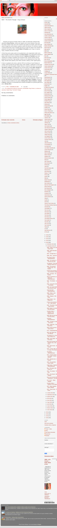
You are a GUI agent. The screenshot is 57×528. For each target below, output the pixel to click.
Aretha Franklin (48, 40)
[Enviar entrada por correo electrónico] (21, 86)
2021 (47, 412)
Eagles (46, 85)
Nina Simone (47, 163)
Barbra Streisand (48, 45)
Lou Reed (47, 146)
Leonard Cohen (48, 139)
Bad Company (48, 44)
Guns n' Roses (48, 110)
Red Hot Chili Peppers (49, 184)
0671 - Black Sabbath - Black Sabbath (52, 387)
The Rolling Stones (49, 218)
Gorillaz (46, 107)
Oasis (46, 166)
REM (46, 178)
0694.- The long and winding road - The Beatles (51, 267)
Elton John (47, 89)
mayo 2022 (49, 402)
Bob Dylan (47, 57)
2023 (47, 240)
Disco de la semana (49, 423)
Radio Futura (47, 179)
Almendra (47, 32)
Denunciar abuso (49, 456)
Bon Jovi (46, 59)
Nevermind (47, 434)
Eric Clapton (47, 92)
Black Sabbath (48, 54)
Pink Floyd (47, 171)
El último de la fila (48, 87)
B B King (46, 42)
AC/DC (46, 22)
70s (6, 88)
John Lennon (47, 131)
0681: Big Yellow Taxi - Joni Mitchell (52, 333)
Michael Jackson (48, 158)
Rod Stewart (47, 188)
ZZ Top (46, 231)
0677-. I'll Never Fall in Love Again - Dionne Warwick (52, 356)
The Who (46, 221)
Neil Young (47, 161)
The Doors (47, 211)
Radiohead (47, 181)
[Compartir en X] (25, 86)
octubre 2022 (50, 392)
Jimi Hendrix (47, 126)
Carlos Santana (48, 66)
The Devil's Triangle (16, 90)
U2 (45, 228)
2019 (47, 415)
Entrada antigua (38, 120)
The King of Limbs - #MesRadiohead (51, 258)
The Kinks (47, 215)
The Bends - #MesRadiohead (51, 352)
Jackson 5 (47, 117)
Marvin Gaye (47, 154)
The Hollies (47, 213)
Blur (45, 56)
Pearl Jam (47, 169)
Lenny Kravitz (47, 137)
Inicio (23, 120)
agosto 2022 (50, 396)
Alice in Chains (48, 30)
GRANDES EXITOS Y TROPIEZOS (47, 497)
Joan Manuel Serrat (49, 127)
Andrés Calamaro (48, 35)
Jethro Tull (47, 124)
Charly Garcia (47, 67)
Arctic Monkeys (48, 39)
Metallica (46, 156)
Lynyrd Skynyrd (48, 149)
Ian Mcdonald (25, 88)
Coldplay (46, 71)
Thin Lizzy (47, 223)
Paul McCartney (48, 168)
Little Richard (47, 142)
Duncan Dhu (47, 84)
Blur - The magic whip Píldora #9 (51, 369)
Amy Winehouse (48, 34)
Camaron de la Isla (49, 64)
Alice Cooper (47, 29)
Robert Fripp (9, 90)
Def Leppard (47, 80)
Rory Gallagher (48, 189)
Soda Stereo (47, 195)
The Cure (47, 210)
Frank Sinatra (47, 97)
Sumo (46, 201)
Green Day (47, 109)
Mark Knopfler (48, 153)
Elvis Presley (47, 90)
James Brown (47, 119)
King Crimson (32, 88)
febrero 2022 (50, 407)
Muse (46, 159)
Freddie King (47, 100)
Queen (46, 176)
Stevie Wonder (48, 196)
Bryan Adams (47, 62)
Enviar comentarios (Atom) (13, 122)
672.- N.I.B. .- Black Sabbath (51, 381)
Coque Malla (47, 72)
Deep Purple (47, 79)
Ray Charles (47, 183)
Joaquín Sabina (48, 129)
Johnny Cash (47, 132)
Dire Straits (47, 82)
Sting (46, 198)
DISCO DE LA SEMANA (48, 494)
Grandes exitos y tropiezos (50, 425)
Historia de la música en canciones (14, 88)
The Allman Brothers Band (50, 205)
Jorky (46, 430)
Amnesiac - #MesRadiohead (51, 319)
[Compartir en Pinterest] (27, 86)
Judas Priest (47, 134)
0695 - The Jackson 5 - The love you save (52, 261)
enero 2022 (49, 409)
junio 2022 (49, 400)
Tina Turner (47, 225)
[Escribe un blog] (24, 86)
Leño (46, 141)
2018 (47, 417)
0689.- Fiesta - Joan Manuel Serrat (51, 293)
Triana (46, 226)
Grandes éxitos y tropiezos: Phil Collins (52, 384)
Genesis (46, 104)
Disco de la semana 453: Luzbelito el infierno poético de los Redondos (20, 507)
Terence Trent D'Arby (49, 203)
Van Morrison (47, 230)
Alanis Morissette (48, 25)
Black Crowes (47, 52)
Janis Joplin (47, 121)
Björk (46, 51)
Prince (46, 174)
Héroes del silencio (49, 112)
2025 (47, 236)
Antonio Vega (47, 37)
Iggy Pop (46, 114)
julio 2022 (49, 398)
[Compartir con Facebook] (26, 86)
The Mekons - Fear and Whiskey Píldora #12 (52, 264)
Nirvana (46, 164)
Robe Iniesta (47, 186)
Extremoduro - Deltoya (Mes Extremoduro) (14, 517)
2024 (47, 238)
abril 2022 (49, 404)
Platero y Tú (47, 173)
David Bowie (47, 77)
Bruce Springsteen (49, 61)
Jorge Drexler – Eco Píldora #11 (51, 300)
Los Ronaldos (47, 144)
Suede (46, 200)
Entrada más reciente (8, 120)
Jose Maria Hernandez (50, 432)
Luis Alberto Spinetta (49, 147)
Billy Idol (46, 49)
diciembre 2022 (50, 244)
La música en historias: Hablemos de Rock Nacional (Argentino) (19, 512)
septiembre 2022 (51, 394)
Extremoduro (47, 94)
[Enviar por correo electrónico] (23, 86)
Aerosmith (47, 24)
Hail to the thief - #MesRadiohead (51, 290)
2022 (47, 242)
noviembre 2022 (50, 245)
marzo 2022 (50, 406)
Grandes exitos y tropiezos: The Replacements (50, 312)
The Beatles (47, 208)
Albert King (47, 27)
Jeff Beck (47, 122)
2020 (47, 414)
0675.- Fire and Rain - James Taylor (51, 362)
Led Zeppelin (47, 136)
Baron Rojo (47, 47)
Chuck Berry (47, 69)
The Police (47, 216)
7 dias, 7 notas (7, 5)
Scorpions (47, 193)
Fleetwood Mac (48, 95)
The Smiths (47, 220)
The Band (47, 206)
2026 (47, 234)
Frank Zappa (47, 99)
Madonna (47, 151)
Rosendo (46, 191)
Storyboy (47, 435)
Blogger (39, 524)
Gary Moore (47, 102)
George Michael (48, 105)
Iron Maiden (47, 116)
